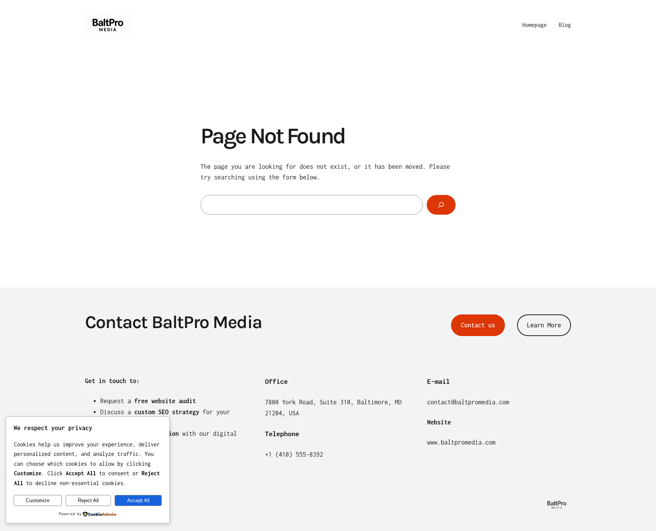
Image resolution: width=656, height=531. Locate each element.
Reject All (88, 500)
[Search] (441, 205)
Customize (37, 500)
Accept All (138, 500)
